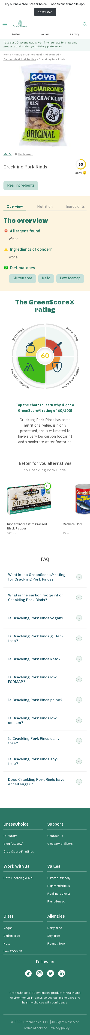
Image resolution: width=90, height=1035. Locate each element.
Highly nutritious (58, 886)
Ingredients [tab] (75, 207)
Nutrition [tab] (45, 207)
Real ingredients (20, 185)
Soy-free (53, 936)
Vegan (7, 928)
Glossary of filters (60, 844)
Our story (10, 836)
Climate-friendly (58, 878)
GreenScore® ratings (18, 852)
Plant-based (56, 902)
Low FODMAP (12, 952)
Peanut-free (56, 944)
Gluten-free (11, 936)
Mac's (7, 154)
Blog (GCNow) (13, 844)
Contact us (55, 836)
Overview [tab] (15, 207)
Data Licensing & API (18, 878)
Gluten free (22, 278)
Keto (46, 278)
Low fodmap (70, 278)
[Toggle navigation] (6, 24)
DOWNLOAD (45, 12)
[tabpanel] (45, 250)
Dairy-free (54, 928)
